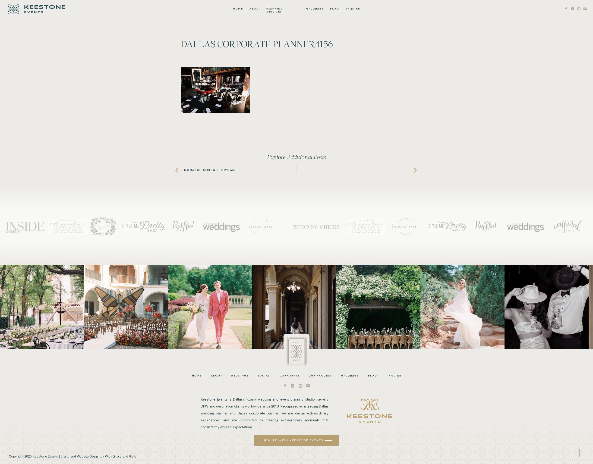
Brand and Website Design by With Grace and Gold (98, 456)
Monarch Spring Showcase (210, 170)
